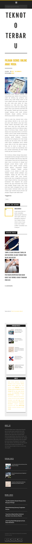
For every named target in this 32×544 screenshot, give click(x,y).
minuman (10, 400)
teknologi (21, 405)
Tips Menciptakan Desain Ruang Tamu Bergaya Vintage (19, 331)
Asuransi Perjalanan (16, 383)
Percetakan (10, 403)
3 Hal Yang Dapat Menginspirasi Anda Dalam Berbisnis (19, 357)
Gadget (9, 391)
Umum (9, 407)
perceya (16, 403)
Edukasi (10, 389)
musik (14, 400)
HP (12, 391)
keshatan (18, 394)
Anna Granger (18, 208)
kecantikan (16, 393)
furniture (22, 389)
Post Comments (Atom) (17, 311)
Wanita (22, 407)
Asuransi (10, 383)
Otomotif (10, 402)
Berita (17, 385)
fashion (18, 389)
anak (9, 381)
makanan (22, 398)
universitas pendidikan (16, 407)
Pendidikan (21, 402)
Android (12, 381)
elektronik (14, 389)
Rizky (12, 71)
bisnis (12, 73)
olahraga (22, 400)
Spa (14, 405)
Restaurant (21, 403)
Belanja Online (11, 385)
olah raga (18, 400)
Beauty (22, 383)
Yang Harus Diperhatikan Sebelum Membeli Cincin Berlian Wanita (19, 349)
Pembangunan (15, 402)
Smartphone (10, 405)
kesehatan (11, 394)
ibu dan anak (17, 391)
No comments (18, 71)
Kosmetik (18, 398)
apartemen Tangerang (19, 381)
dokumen (22, 387)
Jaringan (9, 393)
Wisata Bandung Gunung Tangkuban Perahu (19, 340)
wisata (9, 409)
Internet (22, 391)
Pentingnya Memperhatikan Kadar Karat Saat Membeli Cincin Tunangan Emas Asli (16, 277)
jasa (13, 393)
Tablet (17, 405)
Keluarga (22, 393)
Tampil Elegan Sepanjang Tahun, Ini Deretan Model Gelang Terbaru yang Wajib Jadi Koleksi (15, 255)
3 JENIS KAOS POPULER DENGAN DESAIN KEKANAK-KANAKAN (19, 366)
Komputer (14, 398)
